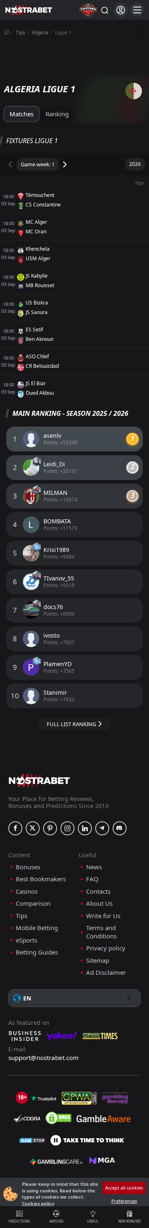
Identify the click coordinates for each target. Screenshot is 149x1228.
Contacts (98, 891)
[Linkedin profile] (85, 828)
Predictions (19, 1221)
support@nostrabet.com (43, 1057)
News (94, 867)
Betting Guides (37, 952)
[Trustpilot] (43, 1098)
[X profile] (33, 828)
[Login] (120, 10)
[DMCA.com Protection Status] (58, 1118)
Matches (56, 1221)
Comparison (33, 903)
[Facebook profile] (15, 828)
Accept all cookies (124, 1188)
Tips (20, 32)
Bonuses (28, 867)
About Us (99, 903)
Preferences (124, 1201)
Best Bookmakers (41, 879)
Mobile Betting (37, 928)
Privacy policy (105, 948)
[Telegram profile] (102, 828)
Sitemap (97, 960)
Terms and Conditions (101, 932)
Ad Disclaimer (106, 972)
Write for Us (103, 916)
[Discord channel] (120, 828)
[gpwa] (79, 1098)
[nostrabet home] (39, 780)
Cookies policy (38, 1203)
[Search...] (104, 10)
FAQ (92, 879)
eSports (26, 940)
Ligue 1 (63, 32)
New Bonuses (129, 1221)
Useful (93, 1221)
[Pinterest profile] (50, 828)
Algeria (40, 32)
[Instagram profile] (67, 828)
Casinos (27, 891)
